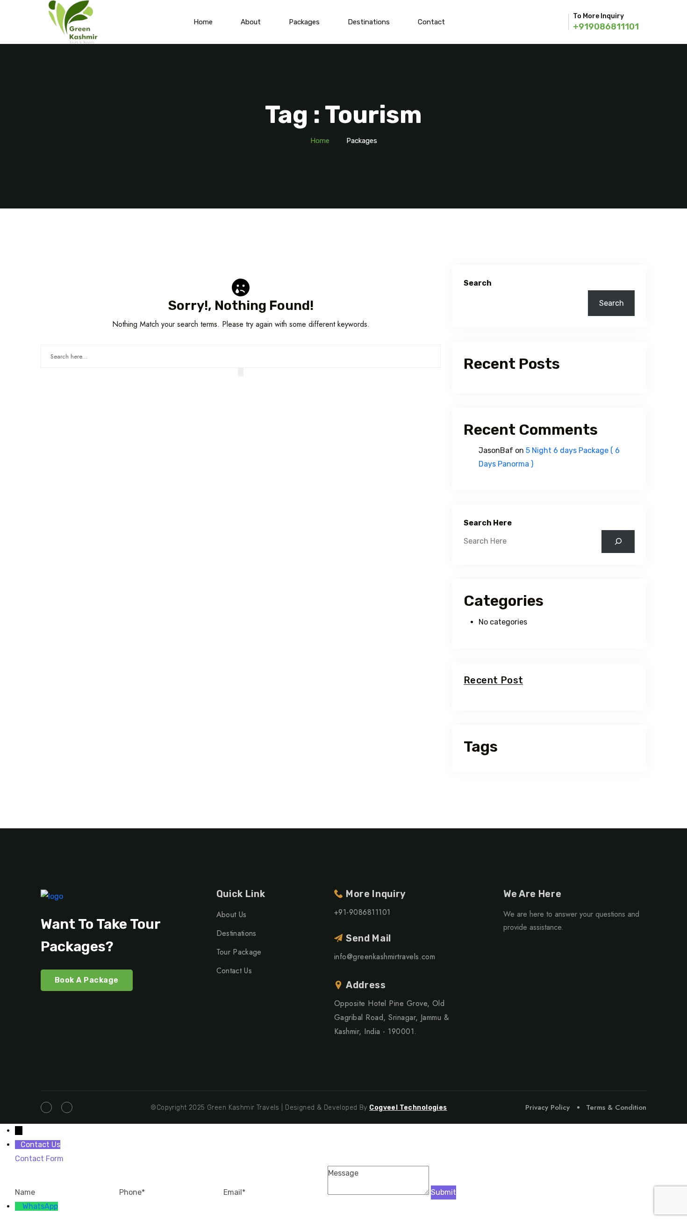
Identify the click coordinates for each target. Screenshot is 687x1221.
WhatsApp (40, 1206)
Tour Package (239, 952)
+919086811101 (606, 27)
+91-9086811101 (362, 912)
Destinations (369, 22)
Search (478, 283)
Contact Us (234, 970)
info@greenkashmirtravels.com (384, 956)
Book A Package (87, 980)
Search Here (488, 522)
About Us (231, 914)
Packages (304, 22)
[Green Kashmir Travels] (73, 22)
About (251, 22)
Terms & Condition (616, 1107)
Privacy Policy (547, 1107)
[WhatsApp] (18, 1206)
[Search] (618, 541)
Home (203, 22)
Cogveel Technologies (408, 1108)
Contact (431, 22)
